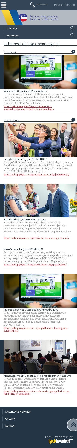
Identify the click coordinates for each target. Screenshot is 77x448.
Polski (58, 5)
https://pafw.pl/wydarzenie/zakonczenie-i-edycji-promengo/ (35, 264)
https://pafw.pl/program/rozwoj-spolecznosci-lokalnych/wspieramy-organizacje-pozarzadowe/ (29, 107)
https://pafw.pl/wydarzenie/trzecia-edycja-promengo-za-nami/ (36, 238)
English (70, 5)
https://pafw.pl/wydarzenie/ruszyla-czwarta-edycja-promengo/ (36, 174)
